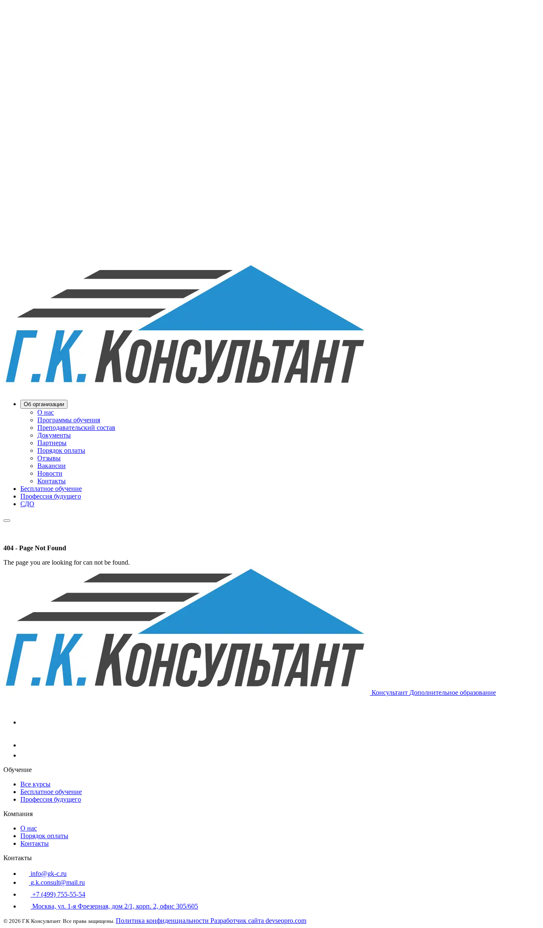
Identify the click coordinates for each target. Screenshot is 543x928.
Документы (54, 435)
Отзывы (49, 458)
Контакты (51, 481)
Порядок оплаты (61, 450)
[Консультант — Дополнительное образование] (186, 389)
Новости (49, 473)
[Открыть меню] (6, 520)
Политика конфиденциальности (163, 920)
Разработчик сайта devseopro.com (258, 920)
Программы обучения (68, 420)
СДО (27, 503)
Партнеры (52, 442)
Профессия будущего (50, 496)
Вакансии (51, 465)
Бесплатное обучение (51, 488)
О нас (45, 412)
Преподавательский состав (76, 427)
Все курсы (35, 784)
